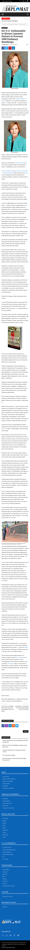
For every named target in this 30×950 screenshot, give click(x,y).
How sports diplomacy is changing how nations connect (14, 750)
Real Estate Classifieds (8, 788)
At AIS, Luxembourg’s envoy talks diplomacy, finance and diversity (15, 741)
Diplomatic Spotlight (7, 781)
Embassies (5, 798)
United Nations (6, 801)
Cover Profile (5, 776)
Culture (4, 832)
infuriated (26, 647)
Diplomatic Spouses (7, 896)
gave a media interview (20, 657)
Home (4, 24)
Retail (3, 825)
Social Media (5, 869)
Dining (4, 823)
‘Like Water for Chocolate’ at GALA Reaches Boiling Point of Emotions (21, 708)
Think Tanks (5, 805)
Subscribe (5, 881)
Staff (3, 876)
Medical (4, 820)
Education (5, 830)
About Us (4, 883)
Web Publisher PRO (10, 947)
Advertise (4, 874)
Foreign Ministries (7, 803)
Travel (4, 837)
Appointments (6, 783)
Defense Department (7, 854)
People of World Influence (9, 779)
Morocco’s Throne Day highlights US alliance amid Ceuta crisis (14, 746)
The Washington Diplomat (12, 24)
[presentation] (25, 19)
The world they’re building (10, 21)
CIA (3, 857)
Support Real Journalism (8, 886)
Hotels (4, 827)
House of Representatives (9, 850)
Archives (4, 879)
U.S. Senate (5, 859)
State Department (7, 852)
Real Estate (5, 834)
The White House (6, 847)
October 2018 (22, 24)
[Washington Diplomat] (15, 8)
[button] (28, 14)
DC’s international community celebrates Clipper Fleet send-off (14, 759)
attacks (26, 172)
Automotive (5, 818)
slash (25, 205)
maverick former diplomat (21, 162)
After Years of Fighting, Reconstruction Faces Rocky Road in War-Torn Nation (8, 709)
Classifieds (5, 786)
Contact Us (5, 872)
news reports (10, 663)
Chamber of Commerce (8, 808)
